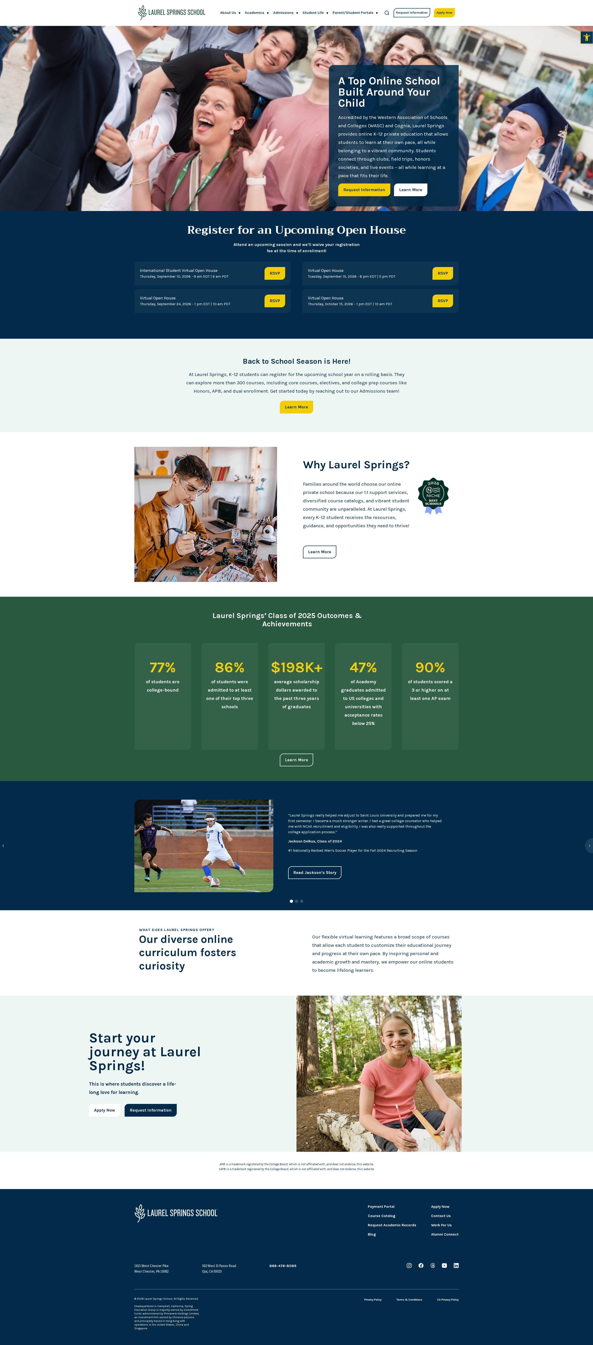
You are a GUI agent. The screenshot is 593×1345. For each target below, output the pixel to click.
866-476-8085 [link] (282, 1266)
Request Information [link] (412, 13)
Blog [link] (372, 1234)
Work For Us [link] (441, 1225)
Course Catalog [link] (381, 1216)
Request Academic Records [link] (392, 1225)
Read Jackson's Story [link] (314, 872)
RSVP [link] (275, 273)
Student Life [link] (313, 12)
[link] (587, 37)
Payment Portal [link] (381, 1206)
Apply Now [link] (444, 13)
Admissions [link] (283, 12)
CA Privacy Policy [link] (448, 1299)
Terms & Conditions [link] (409, 1299)
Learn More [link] (410, 189)
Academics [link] (254, 12)
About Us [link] (228, 12)
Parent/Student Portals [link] (353, 12)
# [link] (387, 12)
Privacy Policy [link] (373, 1299)
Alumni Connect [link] (445, 1234)
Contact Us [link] (441, 1216)
